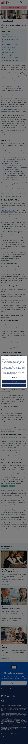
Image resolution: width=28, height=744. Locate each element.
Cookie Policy (9, 372)
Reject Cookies (14, 381)
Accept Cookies (14, 385)
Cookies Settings (14, 377)
